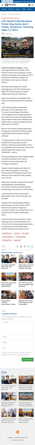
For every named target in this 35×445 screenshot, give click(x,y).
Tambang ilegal (20, 237)
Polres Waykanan (7, 237)
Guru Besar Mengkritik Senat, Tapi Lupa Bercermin (8, 266)
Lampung (17, 233)
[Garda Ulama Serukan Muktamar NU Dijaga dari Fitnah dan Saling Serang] (26, 380)
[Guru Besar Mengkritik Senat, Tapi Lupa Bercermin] (8, 259)
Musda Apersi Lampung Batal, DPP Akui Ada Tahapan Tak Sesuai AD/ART (26, 266)
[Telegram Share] (28, 246)
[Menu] (2, 5)
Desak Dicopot (6, 233)
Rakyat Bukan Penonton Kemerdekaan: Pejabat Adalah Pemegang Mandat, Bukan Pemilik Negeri (8, 302)
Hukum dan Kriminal (7, 18)
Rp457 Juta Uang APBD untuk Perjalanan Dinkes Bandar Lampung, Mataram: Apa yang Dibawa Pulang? (8, 284)
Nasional (16, 18)
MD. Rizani (25, 233)
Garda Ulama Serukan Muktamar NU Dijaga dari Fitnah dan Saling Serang (26, 387)
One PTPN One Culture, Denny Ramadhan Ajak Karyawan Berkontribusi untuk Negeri (26, 284)
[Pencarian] (32, 5)
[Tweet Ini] (21, 246)
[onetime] (10, 5)
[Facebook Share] (17, 246)
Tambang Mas (6, 240)
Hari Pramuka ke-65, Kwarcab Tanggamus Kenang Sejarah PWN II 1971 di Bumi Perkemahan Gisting (26, 404)
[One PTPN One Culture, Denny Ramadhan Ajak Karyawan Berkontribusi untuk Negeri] (26, 276)
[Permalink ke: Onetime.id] (2, 34)
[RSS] (17, 432)
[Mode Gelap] (29, 5)
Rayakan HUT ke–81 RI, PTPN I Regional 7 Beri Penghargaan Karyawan (26, 302)
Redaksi (9, 437)
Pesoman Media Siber (21, 437)
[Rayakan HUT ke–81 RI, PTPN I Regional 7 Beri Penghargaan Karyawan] (26, 294)
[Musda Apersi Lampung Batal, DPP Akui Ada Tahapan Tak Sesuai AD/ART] (26, 259)
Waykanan (17, 240)
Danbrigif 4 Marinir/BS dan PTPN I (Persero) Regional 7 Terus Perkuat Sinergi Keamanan (8, 404)
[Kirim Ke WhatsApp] (32, 246)
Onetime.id (8, 33)
